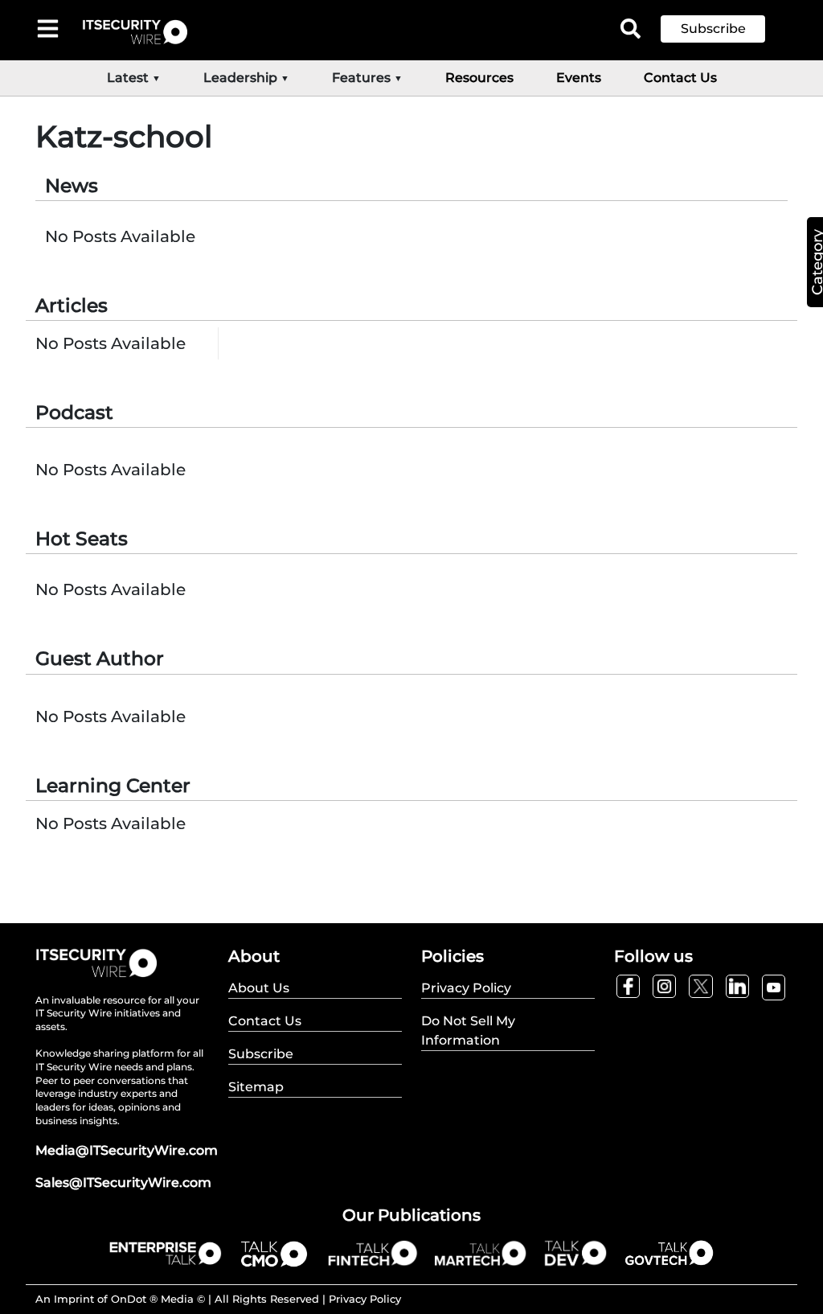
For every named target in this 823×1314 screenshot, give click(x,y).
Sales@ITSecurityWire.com (123, 1182)
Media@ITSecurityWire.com (126, 1150)
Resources (479, 77)
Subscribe (713, 28)
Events (578, 77)
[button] (725, 29)
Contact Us (680, 77)
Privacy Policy (365, 1298)
